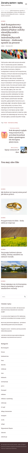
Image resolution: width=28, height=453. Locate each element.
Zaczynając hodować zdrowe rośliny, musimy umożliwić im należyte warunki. (12, 254)
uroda (2, 420)
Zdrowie (3, 432)
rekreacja (3, 403)
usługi (3, 424)
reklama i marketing (7, 398)
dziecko (3, 364)
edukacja (3, 369)
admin (2, 46)
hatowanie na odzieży (13, 122)
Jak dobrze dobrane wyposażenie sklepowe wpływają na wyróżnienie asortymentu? (12, 336)
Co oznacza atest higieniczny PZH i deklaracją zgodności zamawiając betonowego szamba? (13, 317)
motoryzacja (4, 381)
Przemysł (3, 390)
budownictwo (5, 356)
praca (2, 386)
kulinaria (3, 377)
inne (2, 373)
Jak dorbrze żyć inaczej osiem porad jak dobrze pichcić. (14, 193)
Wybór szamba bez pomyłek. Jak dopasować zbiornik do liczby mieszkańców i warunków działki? (13, 309)
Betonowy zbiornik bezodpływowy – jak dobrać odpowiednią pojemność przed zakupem (13, 323)
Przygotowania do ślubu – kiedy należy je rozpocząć (12, 222)
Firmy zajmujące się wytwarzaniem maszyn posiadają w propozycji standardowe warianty (13, 286)
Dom (2, 360)
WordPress (14, 448)
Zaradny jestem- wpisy (12, 3)
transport (3, 415)
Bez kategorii (5, 348)
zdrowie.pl (4, 437)
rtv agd (3, 407)
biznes (3, 21)
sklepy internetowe (6, 411)
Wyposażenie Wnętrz (7, 428)
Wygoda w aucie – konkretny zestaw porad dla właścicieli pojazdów (13, 329)
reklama (3, 394)
